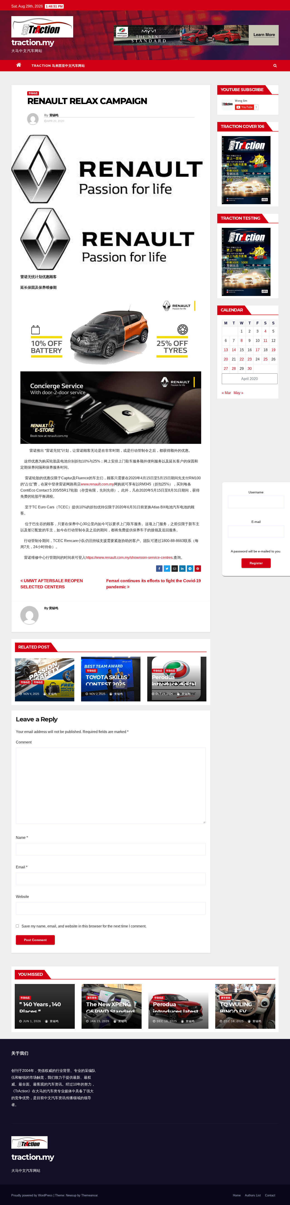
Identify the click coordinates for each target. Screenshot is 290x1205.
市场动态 (33, 93)
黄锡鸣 (53, 115)
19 (273, 350)
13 (226, 350)
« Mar (226, 393)
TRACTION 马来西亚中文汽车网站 (58, 66)
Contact (270, 1195)
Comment (23, 742)
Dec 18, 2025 (234, 1021)
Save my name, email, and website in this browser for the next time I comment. (84, 926)
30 (250, 368)
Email (21, 867)
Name (22, 838)
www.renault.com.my (97, 484)
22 (242, 359)
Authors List (253, 1195)
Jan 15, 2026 (99, 1021)
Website (22, 897)
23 (250, 359)
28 (234, 368)
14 (234, 350)
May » (238, 393)
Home (237, 1195)
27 (226, 368)
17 (258, 350)
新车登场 (92, 997)
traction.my (32, 42)
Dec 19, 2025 (167, 1021)
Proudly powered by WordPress (32, 1195)
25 (265, 359)
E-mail (256, 522)
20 (226, 359)
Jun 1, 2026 (32, 1021)
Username (256, 492)
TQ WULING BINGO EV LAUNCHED (236, 1011)
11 (265, 341)
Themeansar (89, 1195)
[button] (275, 65)
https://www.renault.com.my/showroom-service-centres (129, 557)
